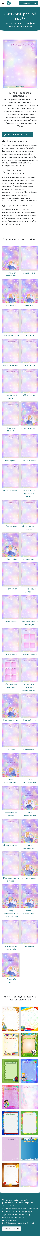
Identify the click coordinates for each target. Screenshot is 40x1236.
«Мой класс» (11, 621)
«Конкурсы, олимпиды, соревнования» (29, 687)
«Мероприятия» (10, 845)
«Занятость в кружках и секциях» (29, 493)
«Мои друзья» (10, 460)
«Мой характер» (10, 365)
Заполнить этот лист (16, 134)
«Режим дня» (11, 526)
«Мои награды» (29, 878)
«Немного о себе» (11, 335)
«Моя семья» (29, 395)
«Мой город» (29, 365)
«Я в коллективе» (29, 428)
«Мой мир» (11, 305)
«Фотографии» (29, 749)
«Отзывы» (29, 946)
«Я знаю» (11, 749)
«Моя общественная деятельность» (11, 913)
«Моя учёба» (11, 559)
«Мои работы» (29, 720)
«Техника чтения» (29, 654)
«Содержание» (29, 273)
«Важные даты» (29, 460)
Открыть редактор (28, 3)
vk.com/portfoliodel (25, 1223)
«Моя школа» (29, 559)
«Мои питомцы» (10, 490)
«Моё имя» (29, 335)
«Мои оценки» (11, 654)
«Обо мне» (29, 305)
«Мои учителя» (11, 588)
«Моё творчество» (10, 720)
